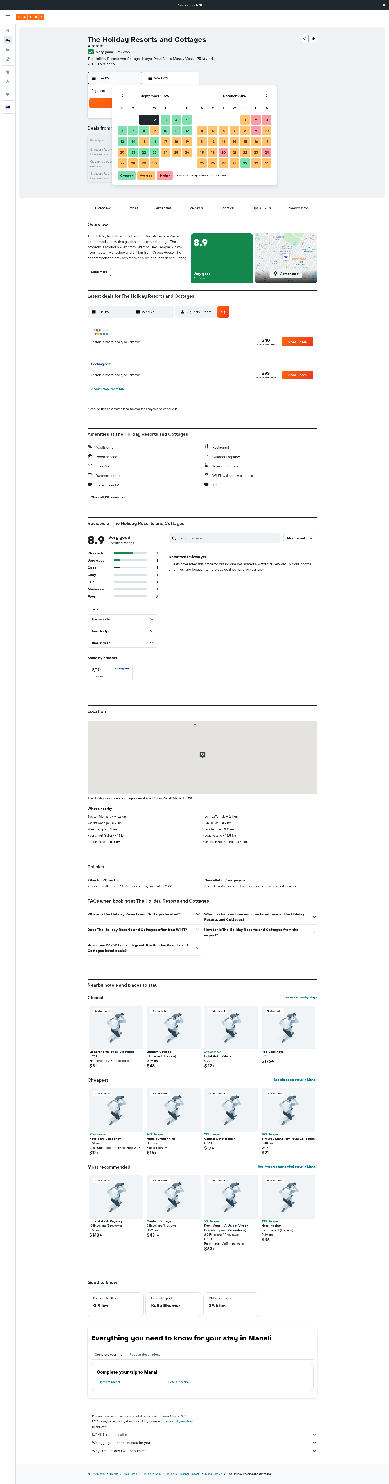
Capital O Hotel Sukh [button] (219, 1139)
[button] (384, 5)
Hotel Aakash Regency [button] (105, 1221)
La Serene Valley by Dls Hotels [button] (111, 1052)
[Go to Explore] (8, 71)
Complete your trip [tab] (108, 1354)
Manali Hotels (213, 1473)
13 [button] (122, 141)
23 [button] (155, 152)
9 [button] (155, 130)
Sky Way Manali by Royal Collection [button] (288, 1139)
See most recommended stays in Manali (287, 1167)
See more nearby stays (300, 997)
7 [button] (133, 130)
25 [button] (176, 152)
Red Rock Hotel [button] (273, 1052)
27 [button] (122, 163)
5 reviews (122, 52)
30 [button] (154, 163)
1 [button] (144, 120)
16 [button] (154, 141)
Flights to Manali (109, 1382)
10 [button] (165, 130)
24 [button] (165, 152)
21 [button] (133, 152)
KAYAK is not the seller (109, 1434)
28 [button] (133, 163)
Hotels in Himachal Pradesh (183, 1473)
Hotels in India (152, 1473)
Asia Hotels (131, 1473)
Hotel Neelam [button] (272, 1226)
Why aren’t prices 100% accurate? (119, 1450)
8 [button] (144, 130)
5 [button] (187, 120)
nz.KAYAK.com (96, 1473)
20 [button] (122, 152)
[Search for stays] (8, 40)
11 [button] (176, 130)
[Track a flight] (8, 81)
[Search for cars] (8, 49)
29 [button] (144, 163)
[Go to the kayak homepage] (30, 17)
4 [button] (176, 120)
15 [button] (144, 141)
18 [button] (176, 141)
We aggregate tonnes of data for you (121, 1442)
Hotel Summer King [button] (161, 1139)
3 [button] (166, 120)
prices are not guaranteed (177, 1421)
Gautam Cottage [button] (159, 1052)
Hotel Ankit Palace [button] (217, 1056)
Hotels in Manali (179, 1382)
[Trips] (8, 94)
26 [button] (187, 152)
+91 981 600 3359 (101, 64)
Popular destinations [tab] (145, 1354)
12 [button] (187, 130)
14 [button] (133, 141)
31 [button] (267, 163)
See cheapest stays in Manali (295, 1080)
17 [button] (165, 141)
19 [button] (187, 141)
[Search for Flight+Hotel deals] (8, 59)
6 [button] (122, 130)
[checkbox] (110, 672)
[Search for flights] (8, 30)
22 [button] (144, 152)
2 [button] (155, 120)
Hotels (114, 1473)
